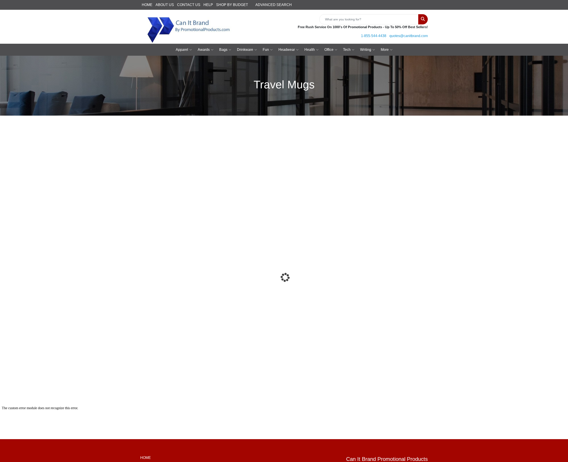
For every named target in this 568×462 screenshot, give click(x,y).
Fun (266, 49)
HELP (208, 5)
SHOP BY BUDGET (232, 5)
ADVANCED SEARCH (273, 5)
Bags (223, 49)
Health (309, 49)
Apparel (182, 49)
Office (328, 49)
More (385, 49)
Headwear (286, 49)
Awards (204, 49)
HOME (147, 5)
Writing (365, 49)
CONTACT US (188, 5)
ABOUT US (165, 5)
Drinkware (245, 49)
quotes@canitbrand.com (408, 36)
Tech (347, 49)
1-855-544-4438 (373, 36)
